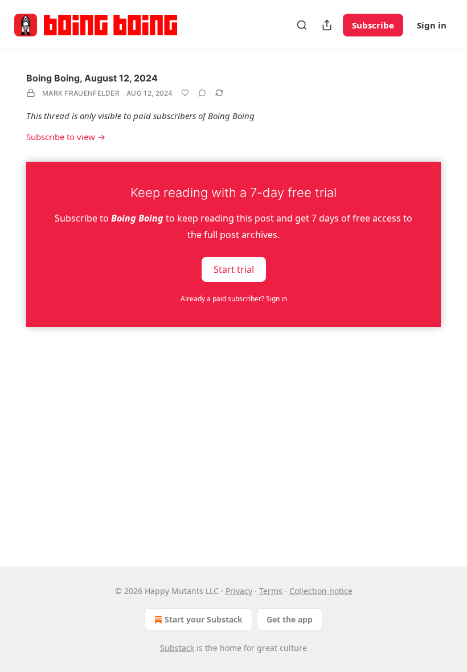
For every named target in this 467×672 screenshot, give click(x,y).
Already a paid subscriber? (234, 299)
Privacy (239, 590)
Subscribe (373, 25)
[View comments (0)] (202, 93)
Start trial (234, 269)
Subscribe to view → (65, 136)
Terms (270, 590)
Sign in (431, 25)
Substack (177, 647)
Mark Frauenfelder (81, 93)
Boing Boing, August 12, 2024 (92, 78)
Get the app (290, 619)
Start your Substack (204, 619)
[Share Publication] (327, 25)
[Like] (185, 93)
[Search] (301, 25)
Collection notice (321, 590)
